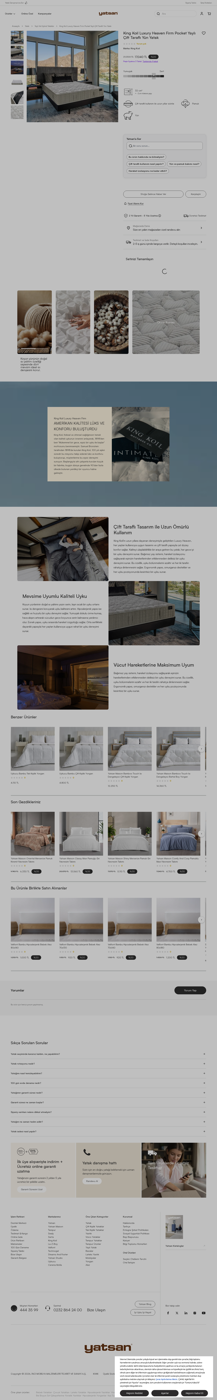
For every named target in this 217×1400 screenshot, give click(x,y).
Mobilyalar (91, 1249)
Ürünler (8, 13)
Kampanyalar (44, 13)
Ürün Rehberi (17, 1231)
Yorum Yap (190, 981)
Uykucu (52, 1252)
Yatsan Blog (145, 1295)
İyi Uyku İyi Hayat (142, 1303)
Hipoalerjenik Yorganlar (94, 1387)
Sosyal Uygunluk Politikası (136, 1225)
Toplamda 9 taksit (150, 61)
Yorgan (89, 1252)
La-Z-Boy (53, 1235)
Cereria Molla (55, 1256)
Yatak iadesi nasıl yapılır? (23, 1122)
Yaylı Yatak (91, 1238)
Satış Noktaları (206, 3)
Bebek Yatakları (44, 1383)
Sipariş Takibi (191, 3)
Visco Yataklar (93, 1228)
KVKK (95, 1365)
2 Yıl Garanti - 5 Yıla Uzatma (143, 216)
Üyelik (14, 1218)
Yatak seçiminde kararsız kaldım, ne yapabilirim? (35, 1045)
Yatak (27, 26)
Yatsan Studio (55, 1249)
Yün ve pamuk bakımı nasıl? (184, 164)
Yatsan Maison (55, 1218)
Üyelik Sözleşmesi (112, 1365)
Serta (51, 1228)
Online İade (17, 1228)
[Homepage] (108, 14)
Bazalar (89, 1242)
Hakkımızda (128, 1214)
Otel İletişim (129, 1254)
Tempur (52, 1221)
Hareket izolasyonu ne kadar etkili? (148, 171)
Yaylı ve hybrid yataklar (44, 26)
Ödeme (14, 1221)
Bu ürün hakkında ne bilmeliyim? (146, 157)
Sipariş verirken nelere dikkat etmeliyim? (31, 1103)
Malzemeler (16, 1235)
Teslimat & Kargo (19, 1225)
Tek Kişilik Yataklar (95, 1221)
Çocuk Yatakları (61, 1383)
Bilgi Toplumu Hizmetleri (135, 1235)
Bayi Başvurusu (131, 1228)
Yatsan (51, 1214)
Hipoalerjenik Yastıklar (99, 1383)
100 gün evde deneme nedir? (26, 1074)
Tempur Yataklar (94, 1231)
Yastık (89, 1225)
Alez (88, 1256)
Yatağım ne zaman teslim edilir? (27, 1113)
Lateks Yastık (92, 1245)
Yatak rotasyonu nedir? (23, 1055)
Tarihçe (126, 1218)
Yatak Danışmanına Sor (14, 3)
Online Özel (27, 13)
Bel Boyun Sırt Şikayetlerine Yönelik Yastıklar (58, 1387)
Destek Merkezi (18, 1214)
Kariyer (126, 1231)
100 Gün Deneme (20, 1238)
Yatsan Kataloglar (175, 1237)
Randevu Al (92, 1172)
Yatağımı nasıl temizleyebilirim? (26, 1064)
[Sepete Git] (209, 13)
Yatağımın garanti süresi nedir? (27, 1084)
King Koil (52, 1231)
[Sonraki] (201, 740)
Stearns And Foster (58, 1245)
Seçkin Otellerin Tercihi (134, 1250)
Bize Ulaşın (16, 1245)
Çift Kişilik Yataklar (95, 1218)
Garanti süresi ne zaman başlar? (27, 1093)
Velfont (51, 1238)
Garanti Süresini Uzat (32, 1180)
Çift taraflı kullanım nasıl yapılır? (146, 164)
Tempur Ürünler (93, 1235)
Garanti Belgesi (19, 1249)
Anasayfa (16, 26)
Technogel (53, 1242)
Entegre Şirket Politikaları (136, 1221)
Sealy (51, 1225)
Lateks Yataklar (78, 1383)
